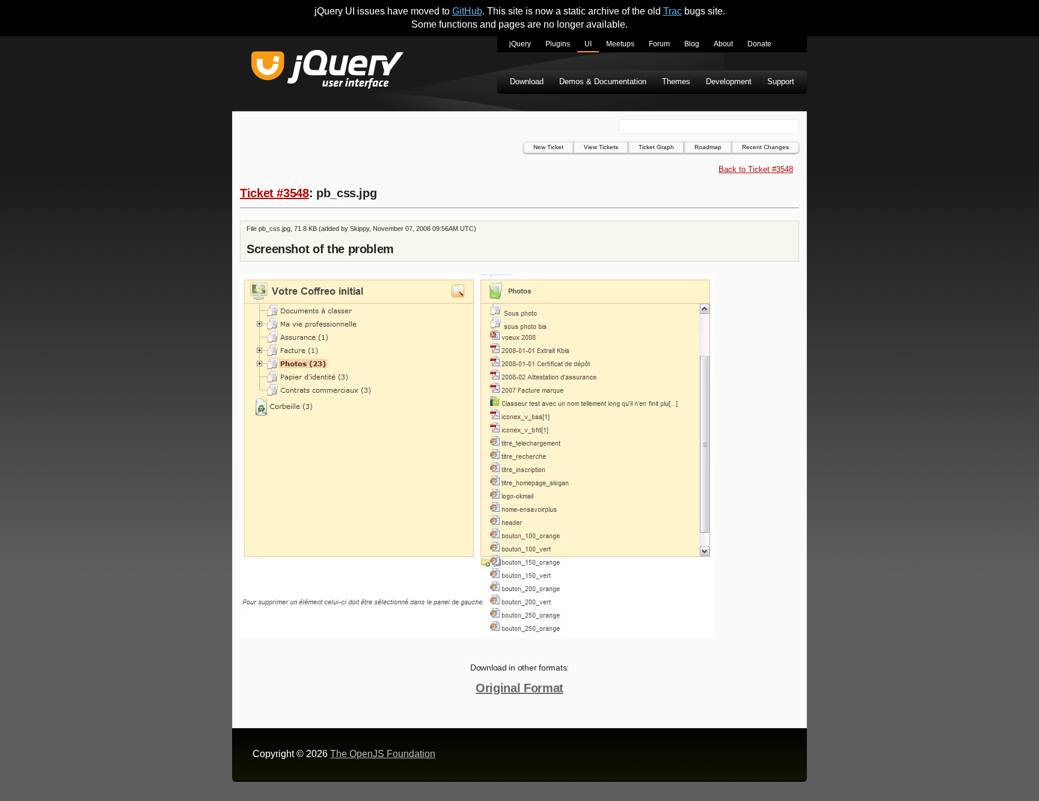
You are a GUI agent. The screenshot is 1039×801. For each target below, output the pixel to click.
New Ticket (548, 147)
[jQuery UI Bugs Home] (327, 71)
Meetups (620, 44)
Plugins (557, 44)
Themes (676, 81)
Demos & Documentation (602, 81)
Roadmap (708, 147)
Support (780, 81)
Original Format (519, 688)
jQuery (520, 44)
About (723, 44)
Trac (672, 11)
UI (588, 44)
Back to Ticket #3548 (756, 169)
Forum (659, 44)
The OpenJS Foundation (382, 754)
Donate (759, 44)
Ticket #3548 (274, 193)
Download (527, 81)
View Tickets (601, 147)
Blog (691, 44)
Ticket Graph (656, 147)
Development (729, 81)
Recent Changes (765, 147)
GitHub (467, 11)
